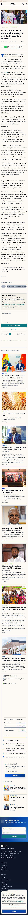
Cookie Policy (4, 884)
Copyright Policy (5, 891)
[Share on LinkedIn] (15, 47)
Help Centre (4, 867)
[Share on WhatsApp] (5, 47)
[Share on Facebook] (12, 47)
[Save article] (21, 47)
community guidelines (9, 304)
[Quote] (7, 323)
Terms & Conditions (6, 880)
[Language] (23, 4)
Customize (14, 908)
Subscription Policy (5, 888)
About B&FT (4, 865)
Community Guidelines (6, 886)
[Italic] (5, 323)
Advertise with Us (5, 870)
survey (6, 72)
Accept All (14, 911)
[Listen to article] (2, 47)
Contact (3, 872)
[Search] (25, 4)
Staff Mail (3, 874)
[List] (10, 323)
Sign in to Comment (14, 325)
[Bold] (2, 323)
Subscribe (14, 330)
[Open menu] (2, 4)
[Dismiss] (25, 762)
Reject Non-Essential (14, 904)
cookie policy (20, 901)
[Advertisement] (14, 701)
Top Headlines (5, 27)
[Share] (18, 47)
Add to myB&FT (15, 27)
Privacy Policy (4, 882)
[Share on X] (8, 47)
